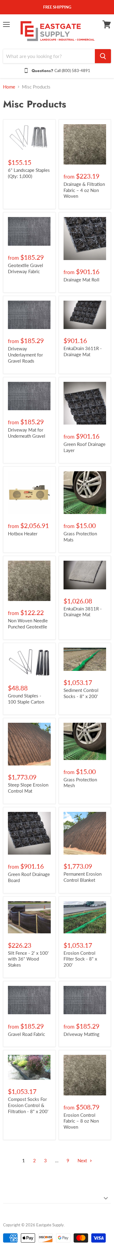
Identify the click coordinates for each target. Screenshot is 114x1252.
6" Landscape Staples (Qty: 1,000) (29, 173)
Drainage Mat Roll (81, 279)
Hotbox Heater (22, 533)
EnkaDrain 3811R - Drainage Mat (83, 611)
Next (83, 1160)
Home (9, 86)
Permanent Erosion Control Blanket (83, 877)
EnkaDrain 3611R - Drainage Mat (83, 351)
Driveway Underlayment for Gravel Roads (25, 354)
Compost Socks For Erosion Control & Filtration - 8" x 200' (28, 1105)
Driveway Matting (81, 1034)
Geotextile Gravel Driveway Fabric (25, 268)
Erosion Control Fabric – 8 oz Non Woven (81, 1121)
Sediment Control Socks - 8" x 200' (81, 693)
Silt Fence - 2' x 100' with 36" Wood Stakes (28, 959)
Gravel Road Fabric (26, 1034)
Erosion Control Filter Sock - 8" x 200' (80, 959)
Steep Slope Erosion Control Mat (28, 788)
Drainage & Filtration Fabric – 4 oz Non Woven (84, 190)
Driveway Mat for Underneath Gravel (26, 433)
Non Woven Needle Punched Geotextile (28, 623)
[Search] (103, 56)
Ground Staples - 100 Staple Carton (26, 698)
